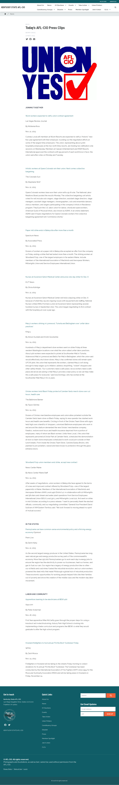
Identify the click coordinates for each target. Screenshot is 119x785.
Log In (25, 769)
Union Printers (97, 5)
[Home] (5, 14)
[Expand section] (66, 5)
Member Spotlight (82, 9)
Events (71, 5)
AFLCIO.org (103, 1)
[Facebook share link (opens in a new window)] (30, 39)
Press (70, 9)
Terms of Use (18, 769)
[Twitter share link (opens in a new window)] (27, 39)
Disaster (60, 9)
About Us (40, 5)
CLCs (106, 9)
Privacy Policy (7, 769)
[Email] (34, 39)
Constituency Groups (45, 9)
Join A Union (96, 9)
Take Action (82, 5)
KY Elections (59, 5)
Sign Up (110, 714)
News (49, 5)
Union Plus (113, 1)
